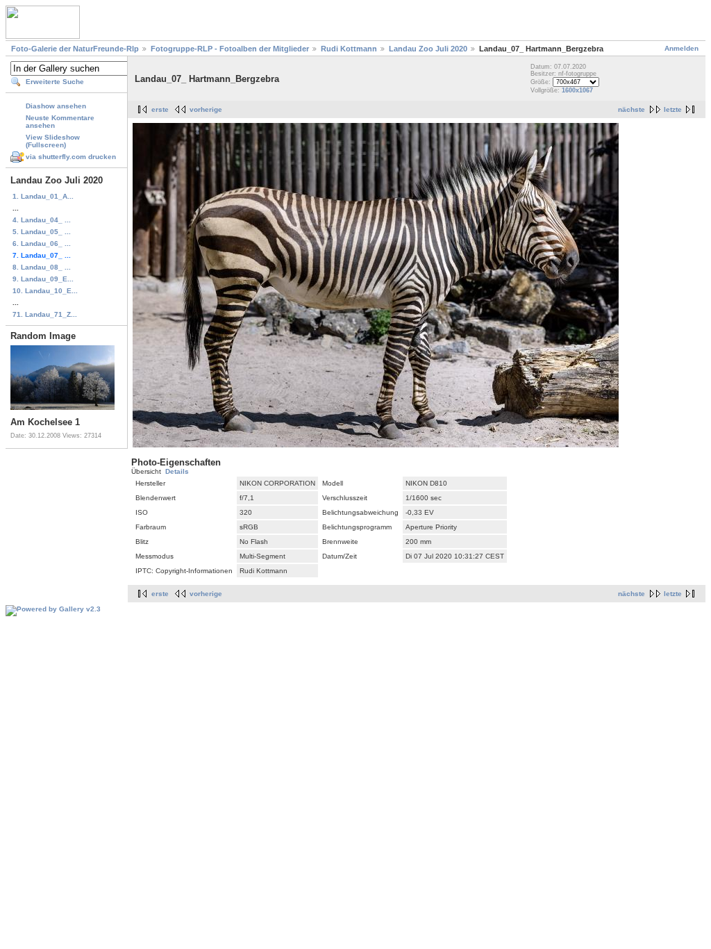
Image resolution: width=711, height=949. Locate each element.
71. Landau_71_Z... (44, 314)
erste (160, 109)
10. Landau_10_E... (45, 291)
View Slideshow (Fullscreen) (53, 141)
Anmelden (681, 48)
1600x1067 (577, 90)
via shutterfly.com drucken (71, 156)
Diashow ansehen (56, 106)
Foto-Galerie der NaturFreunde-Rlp (75, 48)
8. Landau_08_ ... (41, 267)
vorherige (206, 109)
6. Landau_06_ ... (41, 243)
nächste (631, 109)
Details (177, 471)
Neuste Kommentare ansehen (60, 121)
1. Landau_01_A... (43, 196)
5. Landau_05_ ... (41, 232)
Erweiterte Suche (55, 81)
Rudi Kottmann (349, 48)
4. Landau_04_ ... (41, 220)
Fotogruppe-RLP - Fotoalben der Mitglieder (230, 48)
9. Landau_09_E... (43, 279)
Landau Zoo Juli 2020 (428, 48)
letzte (673, 109)
